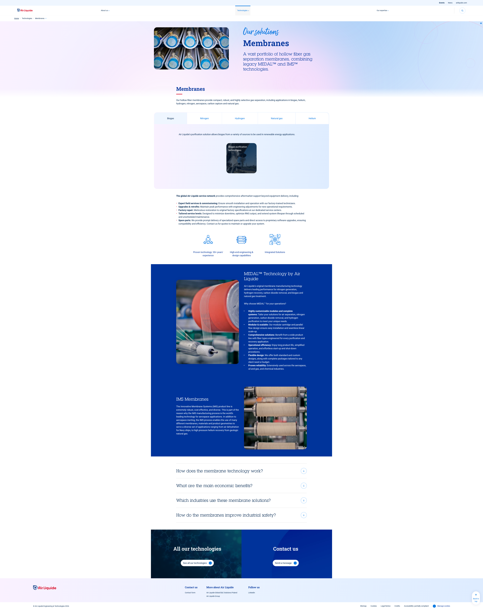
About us (104, 10)
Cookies (374, 606)
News (450, 3)
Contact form (190, 593)
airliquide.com (461, 3)
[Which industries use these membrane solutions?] (241, 500)
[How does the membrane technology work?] (241, 471)
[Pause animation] (481, 23)
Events (442, 3)
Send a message (283, 563)
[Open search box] (462, 11)
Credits (397, 606)
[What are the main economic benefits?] (241, 485)
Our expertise (382, 10)
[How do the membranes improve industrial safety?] (241, 515)
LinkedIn (251, 593)
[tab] (170, 118)
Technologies (242, 10)
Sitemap (363, 606)
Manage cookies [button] (443, 606)
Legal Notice (385, 606)
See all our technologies (195, 563)
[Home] (25, 10)
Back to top (476, 600)
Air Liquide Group (213, 596)
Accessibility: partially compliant (416, 606)
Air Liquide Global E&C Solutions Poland (221, 593)
